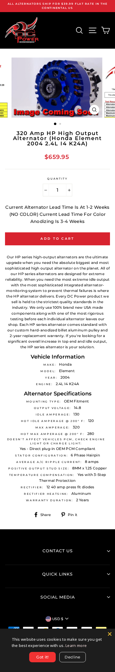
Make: (49, 364)
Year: (51, 377)
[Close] (110, 634)
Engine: (44, 384)
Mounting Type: (43, 401)
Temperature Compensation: (42, 475)
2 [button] (60, 124)
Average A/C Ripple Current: (49, 462)
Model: (48, 371)
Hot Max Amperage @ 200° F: (52, 434)
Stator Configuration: (41, 455)
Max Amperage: (52, 427)
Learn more (76, 645)
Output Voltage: (52, 408)
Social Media (57, 597)
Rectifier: (32, 487)
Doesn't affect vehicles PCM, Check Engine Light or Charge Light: (56, 441)
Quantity (57, 178)
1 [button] (55, 124)
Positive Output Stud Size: (38, 468)
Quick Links (57, 574)
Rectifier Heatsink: (46, 493)
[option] (57, 6)
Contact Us (57, 550)
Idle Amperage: (53, 414)
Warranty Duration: (49, 500)
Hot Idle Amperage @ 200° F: (53, 421)
